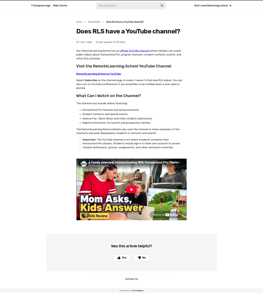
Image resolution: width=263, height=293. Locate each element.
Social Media (94, 22)
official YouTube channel (134, 50)
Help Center (60, 5)
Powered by (125, 291)
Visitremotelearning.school (211, 5)
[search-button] (162, 5)
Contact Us (131, 279)
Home (79, 22)
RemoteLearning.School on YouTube (98, 73)
